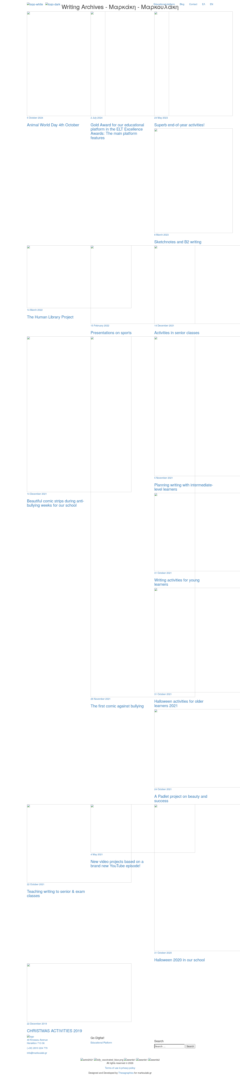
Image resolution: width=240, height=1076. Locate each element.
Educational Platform (101, 1042)
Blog (182, 4)
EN (211, 4)
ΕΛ (203, 4)
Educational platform (164, 4)
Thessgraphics (126, 1072)
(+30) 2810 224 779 (37, 1048)
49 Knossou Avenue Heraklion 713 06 (37, 1041)
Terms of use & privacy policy (120, 1067)
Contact (193, 4)
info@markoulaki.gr (37, 1052)
